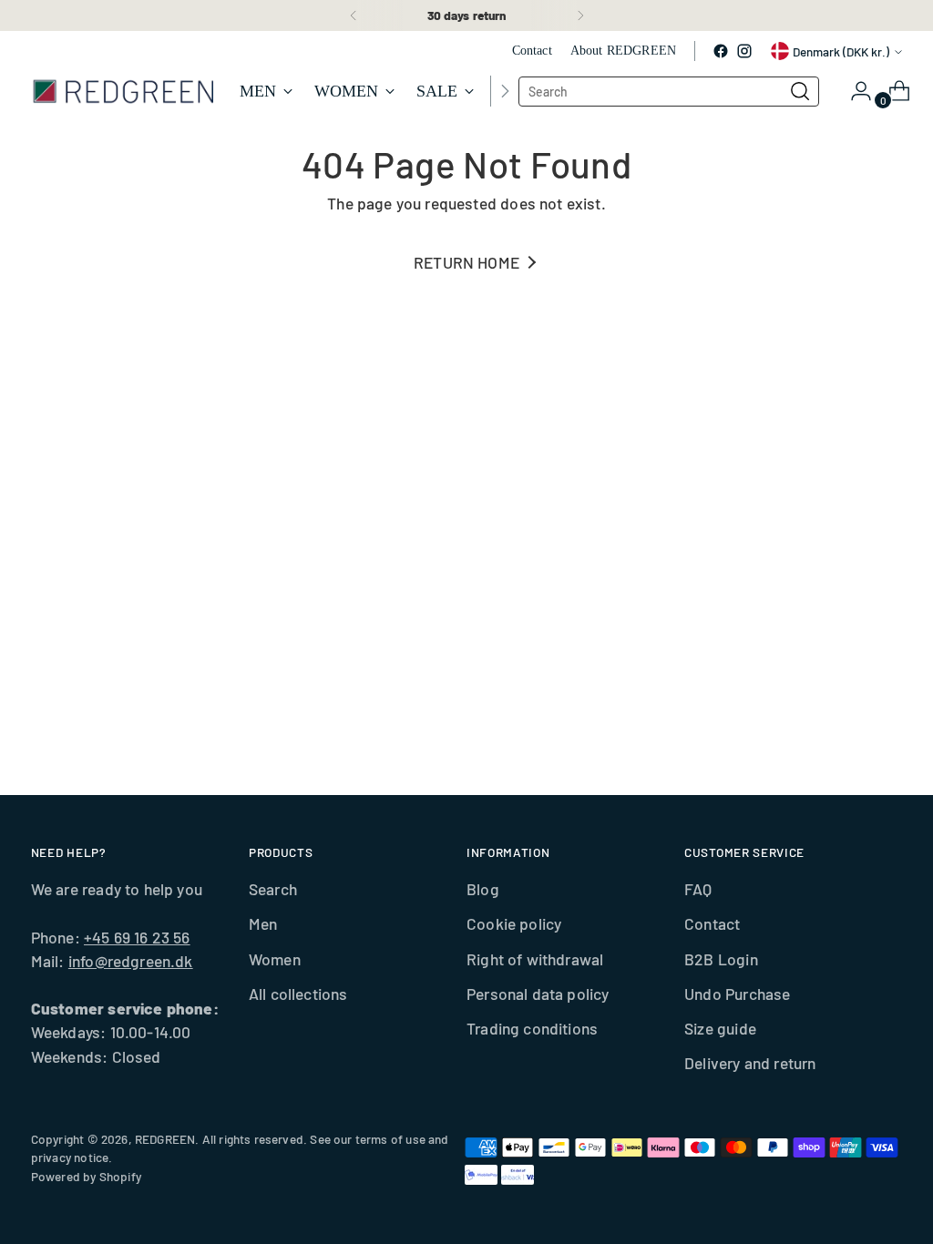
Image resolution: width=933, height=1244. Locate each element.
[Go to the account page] (854, 91)
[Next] (580, 15)
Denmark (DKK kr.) (841, 51)
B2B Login (721, 959)
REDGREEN (165, 1139)
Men (263, 923)
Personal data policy (538, 993)
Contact (712, 923)
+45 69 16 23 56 (137, 937)
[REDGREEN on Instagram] (744, 51)
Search (273, 889)
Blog (482, 889)
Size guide (720, 1028)
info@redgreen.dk (130, 961)
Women (275, 959)
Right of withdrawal (534, 959)
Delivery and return (749, 1063)
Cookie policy (513, 923)
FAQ (698, 889)
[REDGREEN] (122, 91)
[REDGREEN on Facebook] (721, 51)
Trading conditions (532, 1028)
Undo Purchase (737, 993)
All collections (298, 993)
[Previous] (353, 15)
